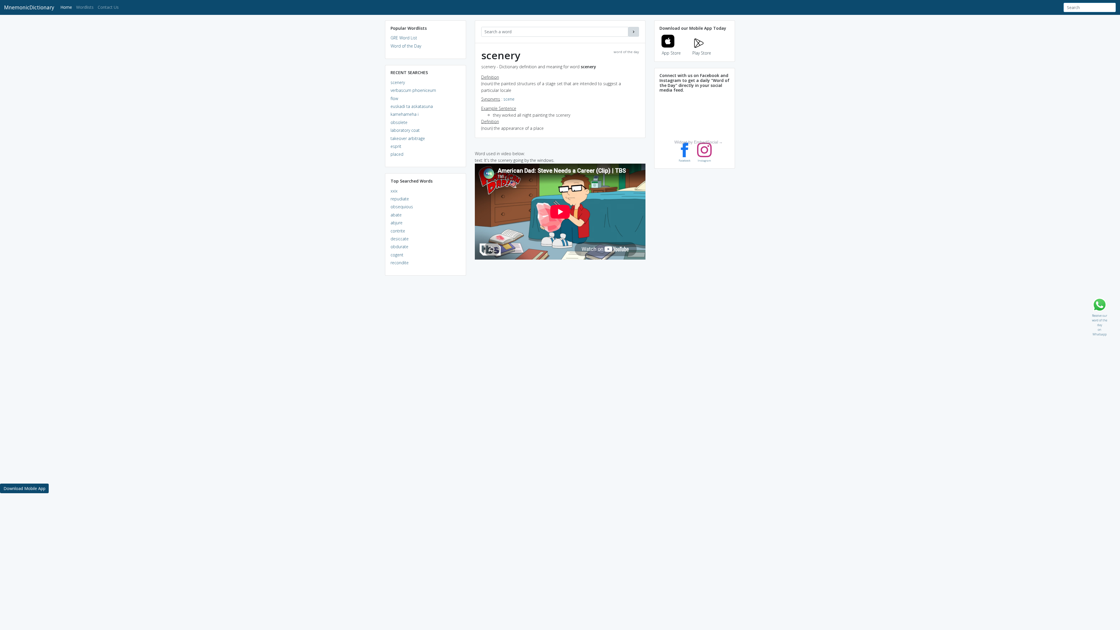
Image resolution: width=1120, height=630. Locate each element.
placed (397, 154)
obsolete (399, 122)
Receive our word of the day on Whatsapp (1099, 314)
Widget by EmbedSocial (696, 142)
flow (394, 98)
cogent (397, 255)
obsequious (402, 206)
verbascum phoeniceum (413, 90)
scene (508, 99)
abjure (396, 222)
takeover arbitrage (408, 138)
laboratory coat (405, 130)
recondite (400, 262)
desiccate (400, 239)
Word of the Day (406, 46)
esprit (396, 146)
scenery (398, 82)
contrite (398, 231)
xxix (394, 191)
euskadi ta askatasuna (412, 106)
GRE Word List (404, 38)
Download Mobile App (25, 488)
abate (396, 215)
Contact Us (108, 7)
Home (67, 7)
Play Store (701, 53)
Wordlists (85, 7)
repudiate (400, 199)
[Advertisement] (425, 369)
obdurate (399, 246)
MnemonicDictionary (29, 7)
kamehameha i (405, 114)
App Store (671, 53)
